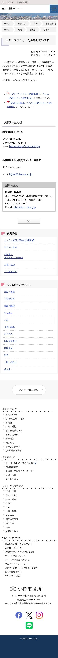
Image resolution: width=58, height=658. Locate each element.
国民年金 (8, 347)
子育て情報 (9, 298)
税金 (6, 354)
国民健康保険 (10, 340)
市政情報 (10, 438)
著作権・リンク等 (13, 547)
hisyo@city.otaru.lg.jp (25, 207)
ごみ (6, 319)
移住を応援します (14, 430)
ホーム (7, 23)
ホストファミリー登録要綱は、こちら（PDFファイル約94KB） (28, 95)
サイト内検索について (15, 555)
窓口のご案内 (10, 247)
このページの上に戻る (29, 389)
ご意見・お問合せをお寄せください (21, 567)
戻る (29, 220)
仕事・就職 (9, 326)
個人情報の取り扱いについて (18, 543)
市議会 (9, 422)
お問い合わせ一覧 (13, 571)
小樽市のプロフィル (15, 418)
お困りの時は (10, 362)
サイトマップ (7, 2)
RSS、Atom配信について (17, 559)
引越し (9, 503)
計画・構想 (11, 426)
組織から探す (23, 2)
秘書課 (46, 29)
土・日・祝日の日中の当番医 (18, 240)
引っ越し (8, 312)
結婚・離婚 (9, 305)
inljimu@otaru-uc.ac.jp (20, 174)
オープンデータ (13, 446)
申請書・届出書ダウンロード (13, 256)
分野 (36, 23)
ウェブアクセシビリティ (16, 563)
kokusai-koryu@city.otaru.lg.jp (24, 146)
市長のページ (12, 414)
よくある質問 (10, 271)
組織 (20, 29)
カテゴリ (22, 23)
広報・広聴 (9, 264)
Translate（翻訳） (13, 575)
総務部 (33, 29)
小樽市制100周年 (14, 450)
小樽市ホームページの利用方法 (19, 551)
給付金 (7, 369)
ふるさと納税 (12, 434)
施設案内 (10, 442)
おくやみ (8, 333)
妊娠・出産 (9, 291)
